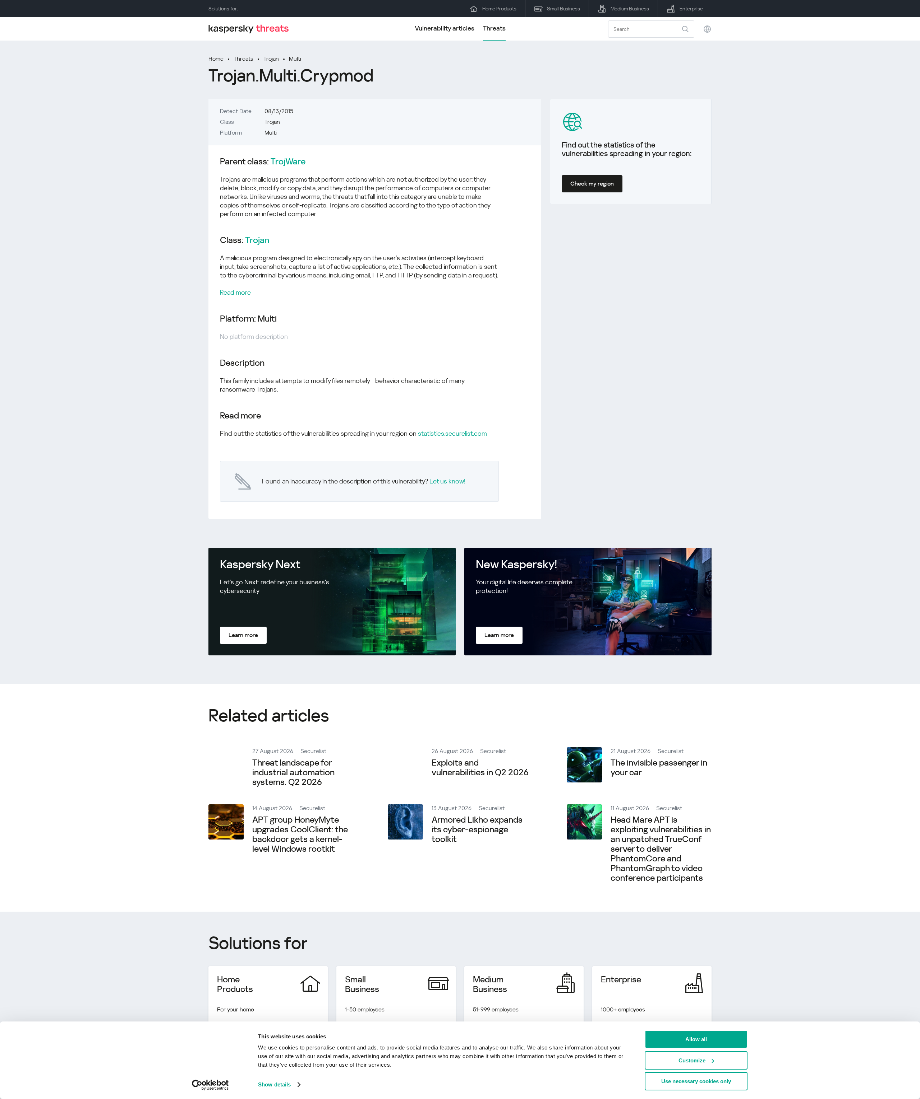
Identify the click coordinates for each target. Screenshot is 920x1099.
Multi (295, 58)
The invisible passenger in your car (659, 767)
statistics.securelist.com (452, 433)
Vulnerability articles (444, 28)
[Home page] (251, 28)
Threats (494, 28)
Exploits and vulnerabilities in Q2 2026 (480, 767)
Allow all (696, 1039)
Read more (235, 292)
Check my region (592, 183)
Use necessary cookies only (696, 1081)
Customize (691, 1060)
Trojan (271, 58)
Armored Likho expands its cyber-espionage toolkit (477, 829)
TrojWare (288, 162)
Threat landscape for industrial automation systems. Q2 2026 (293, 772)
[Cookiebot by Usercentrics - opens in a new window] (210, 1085)
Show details (274, 1084)
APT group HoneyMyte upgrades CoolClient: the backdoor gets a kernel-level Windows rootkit (300, 834)
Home (216, 58)
